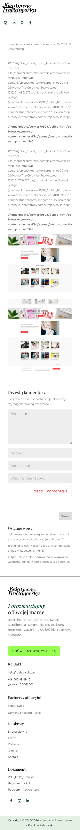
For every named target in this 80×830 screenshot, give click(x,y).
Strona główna (17, 731)
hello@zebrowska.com (23, 672)
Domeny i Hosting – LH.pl (24, 713)
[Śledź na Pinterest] (22, 23)
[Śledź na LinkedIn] (14, 23)
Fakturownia (16, 706)
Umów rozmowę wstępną (34, 651)
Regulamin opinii (19, 783)
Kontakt (13, 757)
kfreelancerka (40, 44)
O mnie (13, 750)
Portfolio (13, 744)
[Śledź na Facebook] (30, 23)
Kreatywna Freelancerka (56, 820)
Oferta (12, 738)
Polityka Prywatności (21, 777)
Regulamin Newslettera (23, 789)
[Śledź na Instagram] (5, 23)
